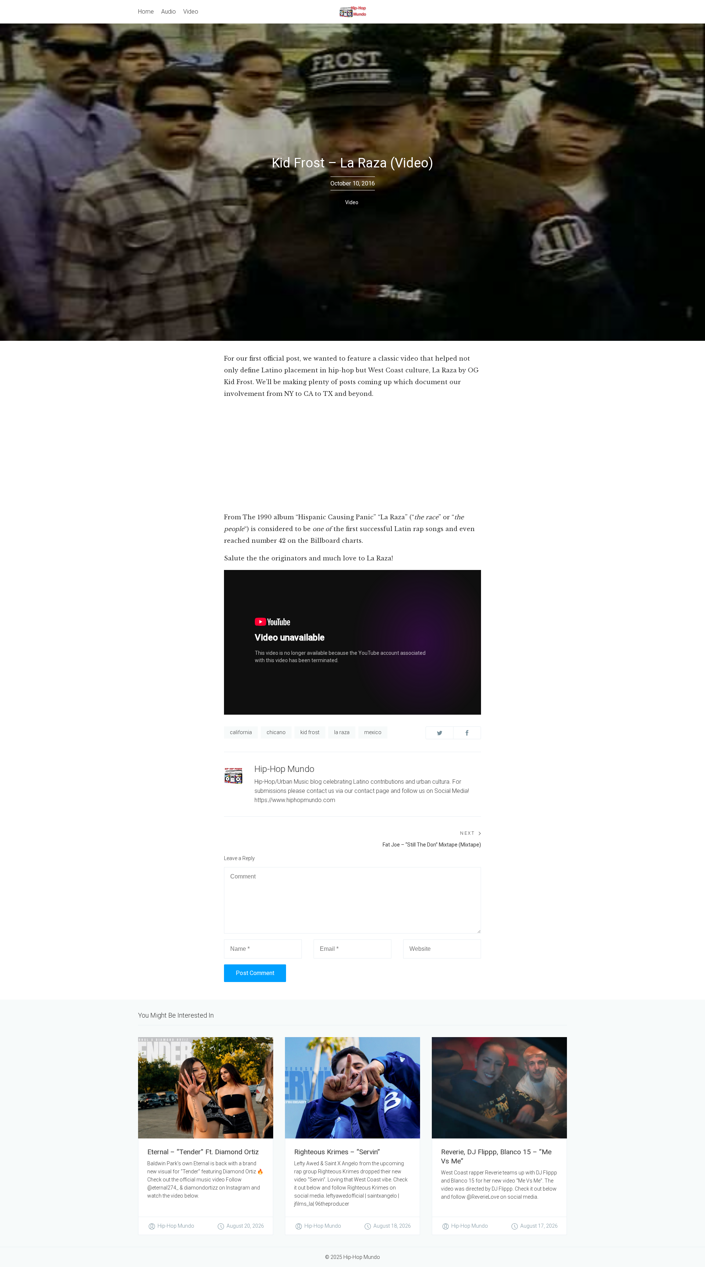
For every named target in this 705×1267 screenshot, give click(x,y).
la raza (342, 732)
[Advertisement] (352, 456)
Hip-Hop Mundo (284, 769)
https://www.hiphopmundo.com (294, 800)
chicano (276, 732)
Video (351, 202)
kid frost (309, 732)
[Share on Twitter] (439, 733)
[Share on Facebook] (467, 733)
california (241, 732)
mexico (373, 732)
